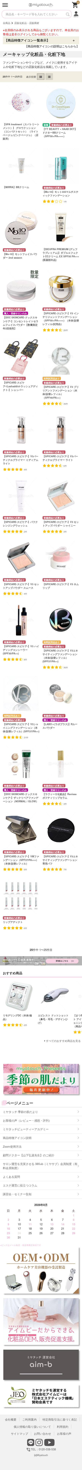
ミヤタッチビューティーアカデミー (26, 1129)
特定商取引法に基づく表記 (60, 1419)
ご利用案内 (29, 1419)
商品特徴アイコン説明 (17, 1138)
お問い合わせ (42, 1433)
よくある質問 (11, 1177)
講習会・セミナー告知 (17, 1194)
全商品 (6, 23)
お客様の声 (64, 1433)
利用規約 (62, 1427)
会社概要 (10, 1419)
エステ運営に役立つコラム (20, 1185)
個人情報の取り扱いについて (32, 1427)
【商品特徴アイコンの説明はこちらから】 (52, 46)
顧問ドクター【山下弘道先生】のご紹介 (28, 1155)
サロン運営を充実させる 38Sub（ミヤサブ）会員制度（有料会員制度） (40, 1166)
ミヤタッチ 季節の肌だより (20, 1112)
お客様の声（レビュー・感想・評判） (27, 1120)
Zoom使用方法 (12, 1146)
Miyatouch (42, 1455)
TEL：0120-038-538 (41, 1449)
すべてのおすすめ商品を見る (63, 1041)
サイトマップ (19, 1433)
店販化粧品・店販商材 (26, 23)
